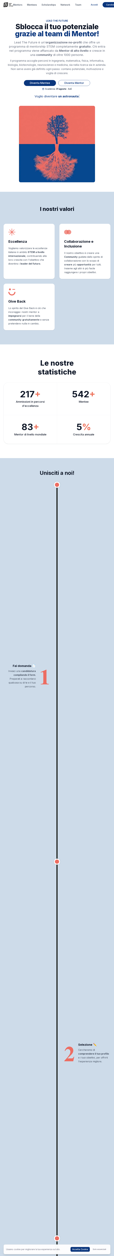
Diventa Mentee (40, 82)
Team (78, 4)
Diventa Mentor (74, 82)
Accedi (94, 4)
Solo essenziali (99, 1249)
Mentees (32, 4)
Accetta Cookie (80, 1249)
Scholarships (49, 4)
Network (65, 4)
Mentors (17, 4)
